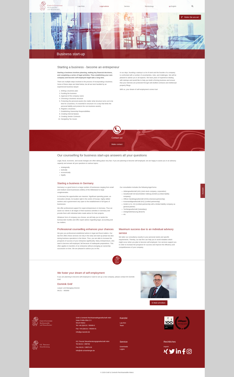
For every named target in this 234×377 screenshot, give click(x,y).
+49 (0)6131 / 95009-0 (86, 325)
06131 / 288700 (84, 344)
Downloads (124, 347)
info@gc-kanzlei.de (83, 332)
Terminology (149, 6)
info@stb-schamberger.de (85, 350)
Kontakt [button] (203, 190)
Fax (77, 329)
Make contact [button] (117, 144)
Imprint (166, 347)
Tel (77, 325)
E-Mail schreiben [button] (158, 303)
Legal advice (104, 6)
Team (122, 325)
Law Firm (81, 6)
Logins (122, 349)
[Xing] (166, 353)
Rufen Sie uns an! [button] (191, 17)
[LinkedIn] (179, 353)
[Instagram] (190, 353)
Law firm (123, 323)
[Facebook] (184, 353)
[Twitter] (172, 353)
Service (127, 6)
